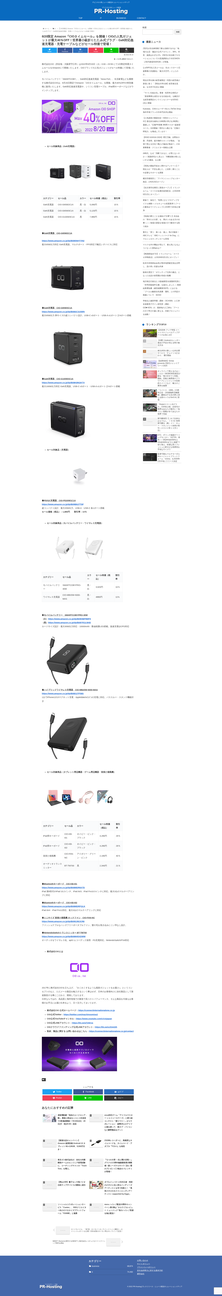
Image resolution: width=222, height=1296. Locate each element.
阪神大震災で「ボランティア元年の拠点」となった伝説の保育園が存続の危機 (161, 274)
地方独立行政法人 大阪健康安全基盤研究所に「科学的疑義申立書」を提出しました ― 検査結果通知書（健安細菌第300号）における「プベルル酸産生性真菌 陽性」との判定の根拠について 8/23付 (162, 288)
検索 (144, 27)
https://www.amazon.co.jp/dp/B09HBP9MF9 (69, 619)
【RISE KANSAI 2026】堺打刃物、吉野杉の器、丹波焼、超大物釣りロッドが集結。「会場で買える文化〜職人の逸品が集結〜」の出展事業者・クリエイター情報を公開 (161, 142)
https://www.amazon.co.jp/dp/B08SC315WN (63, 312)
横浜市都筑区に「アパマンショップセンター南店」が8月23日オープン (161, 180)
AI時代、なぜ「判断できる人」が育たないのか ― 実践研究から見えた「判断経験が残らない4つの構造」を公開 (162, 156)
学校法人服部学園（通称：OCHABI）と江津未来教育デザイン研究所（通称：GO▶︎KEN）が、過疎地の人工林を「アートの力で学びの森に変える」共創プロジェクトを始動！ (161, 307)
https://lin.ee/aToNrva (82, 1023)
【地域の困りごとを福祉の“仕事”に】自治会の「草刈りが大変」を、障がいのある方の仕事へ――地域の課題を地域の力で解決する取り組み (161, 221)
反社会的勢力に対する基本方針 (150, 1270)
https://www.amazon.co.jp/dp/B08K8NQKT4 (63, 382)
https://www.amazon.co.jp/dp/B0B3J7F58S (63, 693)
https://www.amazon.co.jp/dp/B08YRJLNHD (69, 622)
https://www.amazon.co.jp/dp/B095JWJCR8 (63, 921)
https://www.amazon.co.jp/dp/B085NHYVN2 (63, 241)
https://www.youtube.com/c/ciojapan (94, 1019)
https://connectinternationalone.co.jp (96, 1010)
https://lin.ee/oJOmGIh (106, 1027)
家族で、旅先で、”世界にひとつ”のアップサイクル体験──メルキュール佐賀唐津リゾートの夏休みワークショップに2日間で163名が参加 (162, 205)
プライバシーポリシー (146, 1267)
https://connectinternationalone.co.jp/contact (111, 1031)
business (112, 1266)
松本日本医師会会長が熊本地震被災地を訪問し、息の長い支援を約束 (161, 264)
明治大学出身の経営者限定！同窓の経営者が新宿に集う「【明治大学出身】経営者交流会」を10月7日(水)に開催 (161, 83)
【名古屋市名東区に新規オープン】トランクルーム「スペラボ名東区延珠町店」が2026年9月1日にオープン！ (161, 191)
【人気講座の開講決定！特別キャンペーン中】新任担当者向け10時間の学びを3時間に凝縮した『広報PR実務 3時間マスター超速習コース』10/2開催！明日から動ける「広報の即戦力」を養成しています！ (161, 124)
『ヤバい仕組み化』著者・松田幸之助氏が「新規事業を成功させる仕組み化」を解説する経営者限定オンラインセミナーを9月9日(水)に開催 (161, 98)
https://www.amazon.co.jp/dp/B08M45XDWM (63, 936)
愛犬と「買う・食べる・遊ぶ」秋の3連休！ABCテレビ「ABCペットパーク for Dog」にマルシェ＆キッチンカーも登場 (161, 235)
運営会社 (140, 1274)
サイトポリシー (143, 1264)
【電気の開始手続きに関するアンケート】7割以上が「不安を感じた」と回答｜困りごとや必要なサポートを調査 (161, 169)
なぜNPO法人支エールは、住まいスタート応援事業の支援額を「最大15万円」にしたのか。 (161, 71)
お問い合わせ (142, 1260)
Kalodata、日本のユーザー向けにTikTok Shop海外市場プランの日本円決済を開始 (162, 110)
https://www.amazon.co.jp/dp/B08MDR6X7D (63, 887)
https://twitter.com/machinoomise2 (81, 1014)
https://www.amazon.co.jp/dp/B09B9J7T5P (63, 504)
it (44, 1079)
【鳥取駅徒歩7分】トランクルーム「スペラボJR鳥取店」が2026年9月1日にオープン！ (161, 255)
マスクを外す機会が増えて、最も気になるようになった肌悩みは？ (161, 246)
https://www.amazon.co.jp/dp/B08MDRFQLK (63, 906)
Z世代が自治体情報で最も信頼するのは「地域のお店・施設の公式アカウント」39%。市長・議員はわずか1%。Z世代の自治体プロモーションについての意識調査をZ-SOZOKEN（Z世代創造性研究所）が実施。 (161, 55)
